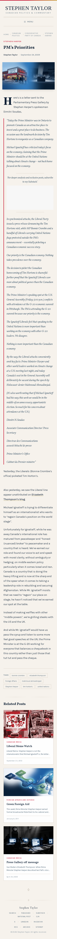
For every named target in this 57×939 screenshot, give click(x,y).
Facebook (38, 922)
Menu (30, 21)
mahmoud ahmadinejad (31, 681)
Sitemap (39, 927)
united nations (43, 687)
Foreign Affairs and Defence (21, 800)
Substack (40, 913)
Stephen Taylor (11, 55)
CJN (37, 916)
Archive (26, 927)
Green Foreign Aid (18, 804)
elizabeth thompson (38, 675)
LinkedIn (24, 922)
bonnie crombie (18, 675)
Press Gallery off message (23, 862)
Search (12, 913)
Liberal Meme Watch (19, 746)
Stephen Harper (12, 41)
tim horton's (28, 687)
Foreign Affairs (11, 681)
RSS (16, 927)
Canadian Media (14, 742)
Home (6, 34)
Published (26, 913)
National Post (24, 916)
